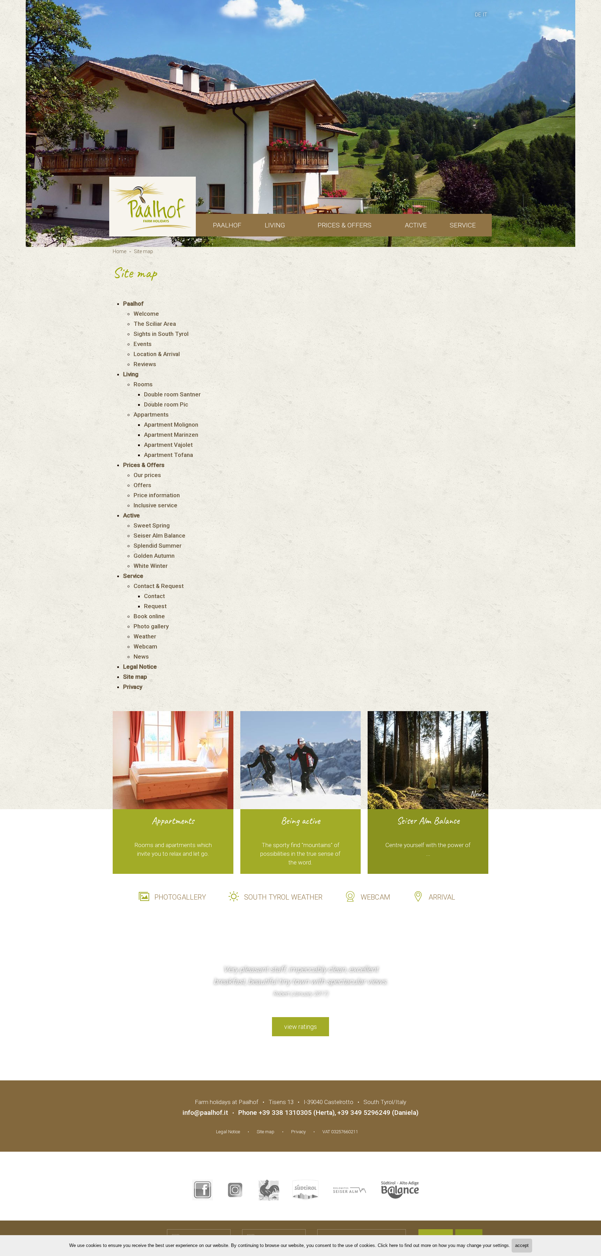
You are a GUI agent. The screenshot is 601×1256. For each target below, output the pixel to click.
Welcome (146, 313)
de (478, 14)
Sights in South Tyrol (161, 333)
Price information (157, 495)
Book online (149, 616)
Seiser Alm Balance (159, 535)
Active (416, 225)
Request (155, 606)
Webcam (145, 646)
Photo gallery (151, 626)
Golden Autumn (154, 555)
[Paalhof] (152, 206)
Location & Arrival (157, 354)
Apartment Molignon (171, 424)
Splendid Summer (158, 545)
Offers (142, 485)
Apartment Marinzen (171, 434)
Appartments (151, 414)
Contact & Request (159, 585)
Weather (145, 636)
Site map (143, 251)
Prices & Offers (344, 225)
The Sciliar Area (155, 323)
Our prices (147, 475)
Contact (154, 596)
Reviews (145, 364)
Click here (388, 1245)
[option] (300, 123)
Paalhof (227, 225)
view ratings (300, 1026)
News (141, 656)
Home (119, 251)
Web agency (376, 1130)
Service (463, 225)
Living (275, 225)
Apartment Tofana (168, 454)
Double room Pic (166, 404)
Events (143, 343)
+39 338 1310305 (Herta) (297, 1113)
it (485, 14)
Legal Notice (140, 666)
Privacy (132, 686)
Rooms (143, 384)
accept (522, 1245)
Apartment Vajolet (168, 444)
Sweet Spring (152, 525)
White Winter (151, 565)
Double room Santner (172, 394)
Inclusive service (155, 505)
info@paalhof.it (205, 1113)
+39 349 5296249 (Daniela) (377, 1113)
